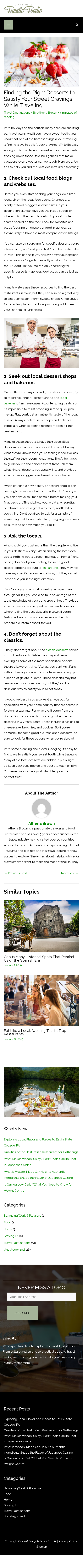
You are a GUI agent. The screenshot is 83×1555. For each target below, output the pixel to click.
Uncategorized (14, 1249)
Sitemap (41, 1546)
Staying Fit (11, 1236)
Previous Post (15, 873)
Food (7, 1222)
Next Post (70, 873)
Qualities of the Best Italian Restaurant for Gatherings (41, 1152)
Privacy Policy (68, 1541)
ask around (50, 568)
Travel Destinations (17, 112)
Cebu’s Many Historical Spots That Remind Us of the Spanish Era (39, 958)
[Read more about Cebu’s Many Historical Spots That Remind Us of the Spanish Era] (41, 926)
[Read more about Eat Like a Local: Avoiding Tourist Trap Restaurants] (41, 1000)
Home (8, 1229)
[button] (77, 25)
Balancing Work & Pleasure (22, 1215)
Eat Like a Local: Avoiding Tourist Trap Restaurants (35, 1032)
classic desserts (57, 650)
